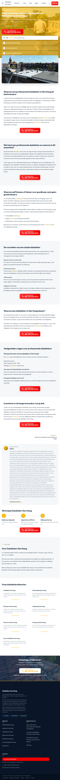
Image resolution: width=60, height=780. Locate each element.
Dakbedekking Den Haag (8, 725)
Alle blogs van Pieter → (16, 502)
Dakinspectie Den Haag (7, 728)
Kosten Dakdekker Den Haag (9, 742)
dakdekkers (14, 271)
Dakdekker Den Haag (8, 3)
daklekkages (16, 216)
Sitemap (33, 777)
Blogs (36, 3)
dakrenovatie (12, 366)
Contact (43, 3)
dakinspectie (37, 326)
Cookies (22, 777)
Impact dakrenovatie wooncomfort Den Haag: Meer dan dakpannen (33, 727)
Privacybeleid (5, 777)
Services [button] (16, 3)
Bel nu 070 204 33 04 (10, 759)
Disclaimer (27, 777)
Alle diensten (5, 746)
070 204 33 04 (38, 122)
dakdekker (16, 152)
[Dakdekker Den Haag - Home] (3, 3)
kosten (12, 218)
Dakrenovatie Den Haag (7, 735)
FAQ (30, 3)
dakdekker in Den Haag (44, 118)
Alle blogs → (29, 745)
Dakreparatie (20, 199)
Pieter (8, 26)
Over (24, 3)
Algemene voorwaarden (14, 777)
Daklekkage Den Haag (7, 732)
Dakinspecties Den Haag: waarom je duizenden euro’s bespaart (33, 739)
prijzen (7, 357)
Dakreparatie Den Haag (7, 739)
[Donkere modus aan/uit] (49, 3)
